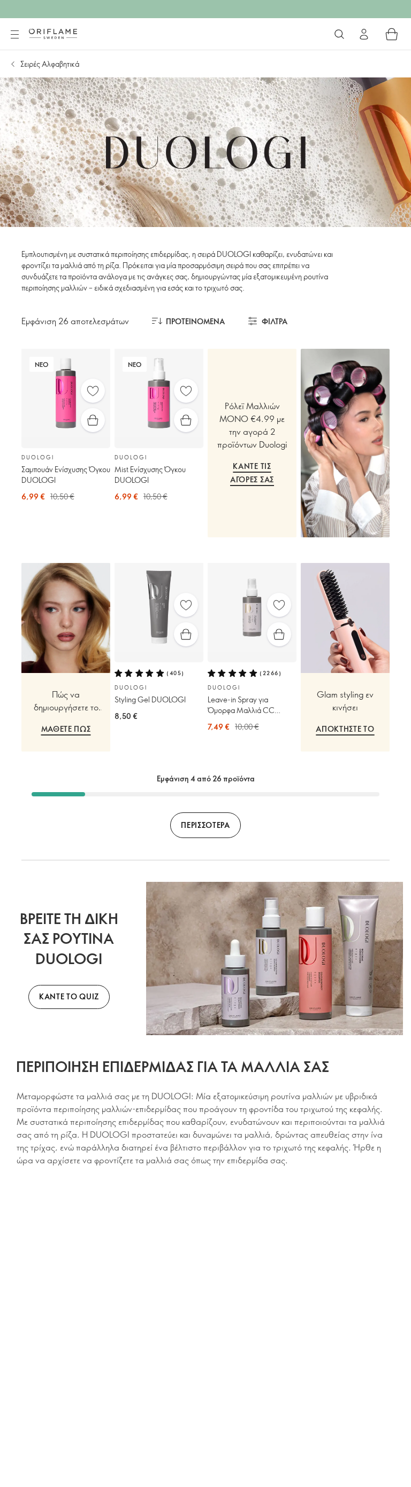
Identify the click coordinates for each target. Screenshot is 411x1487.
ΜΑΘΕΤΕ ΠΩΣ (66, 729)
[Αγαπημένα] (93, 391)
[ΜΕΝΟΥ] (14, 34)
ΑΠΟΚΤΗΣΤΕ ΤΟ (345, 729)
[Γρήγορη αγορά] (93, 420)
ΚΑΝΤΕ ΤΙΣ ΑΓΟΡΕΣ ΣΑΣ (252, 472)
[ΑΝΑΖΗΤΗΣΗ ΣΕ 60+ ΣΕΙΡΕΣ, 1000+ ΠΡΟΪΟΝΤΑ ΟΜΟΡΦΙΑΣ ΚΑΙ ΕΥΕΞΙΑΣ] (339, 34)
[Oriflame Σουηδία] (53, 34)
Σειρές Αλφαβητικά (49, 64)
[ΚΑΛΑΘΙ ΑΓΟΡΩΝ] (391, 34)
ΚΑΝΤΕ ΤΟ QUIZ (69, 996)
